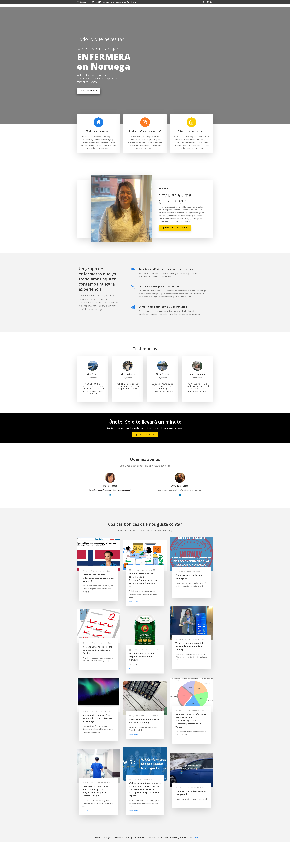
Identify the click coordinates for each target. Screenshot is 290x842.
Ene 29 (87, 643)
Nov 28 (134, 650)
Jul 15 (87, 571)
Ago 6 (134, 779)
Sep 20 (87, 711)
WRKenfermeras (99, 571)
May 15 (88, 782)
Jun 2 (180, 571)
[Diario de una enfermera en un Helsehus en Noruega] (145, 698)
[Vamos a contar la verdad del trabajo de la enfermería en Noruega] (191, 622)
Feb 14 (180, 639)
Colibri (195, 837)
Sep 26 (180, 711)
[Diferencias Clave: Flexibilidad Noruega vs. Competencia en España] (98, 626)
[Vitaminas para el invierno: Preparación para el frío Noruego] (145, 632)
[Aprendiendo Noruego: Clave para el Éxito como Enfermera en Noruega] (98, 694)
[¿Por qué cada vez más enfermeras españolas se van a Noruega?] (98, 554)
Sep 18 (134, 716)
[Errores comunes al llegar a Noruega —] (191, 554)
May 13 (181, 787)
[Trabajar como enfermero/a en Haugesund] (191, 769)
